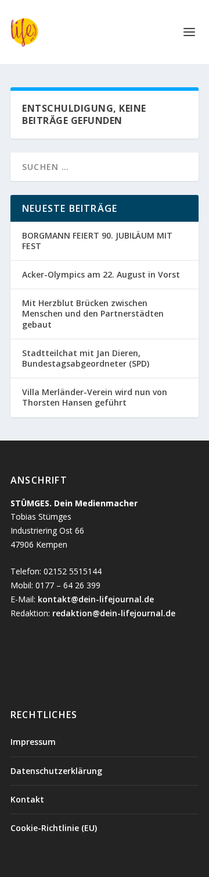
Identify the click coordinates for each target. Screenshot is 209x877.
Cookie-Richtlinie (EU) (53, 827)
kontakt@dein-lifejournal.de (96, 599)
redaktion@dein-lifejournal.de (113, 613)
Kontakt (27, 799)
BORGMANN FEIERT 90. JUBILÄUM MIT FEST (97, 240)
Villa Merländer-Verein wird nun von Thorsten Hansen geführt (94, 397)
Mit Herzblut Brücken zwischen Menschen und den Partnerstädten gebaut (93, 313)
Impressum (33, 741)
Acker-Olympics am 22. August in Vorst (102, 274)
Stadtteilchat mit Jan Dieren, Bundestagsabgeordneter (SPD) (85, 358)
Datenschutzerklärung (56, 770)
